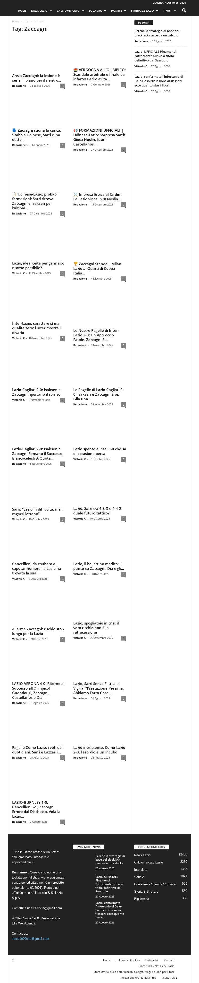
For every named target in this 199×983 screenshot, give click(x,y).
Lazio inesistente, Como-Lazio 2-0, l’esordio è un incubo (99, 733)
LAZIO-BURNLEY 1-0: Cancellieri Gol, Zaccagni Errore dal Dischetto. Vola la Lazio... (36, 792)
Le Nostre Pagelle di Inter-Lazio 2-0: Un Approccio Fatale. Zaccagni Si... (96, 321)
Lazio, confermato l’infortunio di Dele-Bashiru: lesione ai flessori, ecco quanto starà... (109, 893)
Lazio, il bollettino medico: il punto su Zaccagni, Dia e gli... (98, 551)
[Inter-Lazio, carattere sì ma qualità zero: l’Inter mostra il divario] (38, 298)
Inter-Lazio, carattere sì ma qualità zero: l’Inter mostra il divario (37, 321)
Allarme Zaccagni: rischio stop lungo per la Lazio (38, 610)
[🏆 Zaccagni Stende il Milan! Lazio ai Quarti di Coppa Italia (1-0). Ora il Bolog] (99, 238)
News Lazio (39, 10)
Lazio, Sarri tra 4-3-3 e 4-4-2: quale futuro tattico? (97, 496)
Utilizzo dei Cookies (128, 943)
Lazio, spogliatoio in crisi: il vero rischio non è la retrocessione (96, 612)
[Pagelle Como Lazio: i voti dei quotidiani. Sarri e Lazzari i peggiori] (38, 713)
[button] (184, 10)
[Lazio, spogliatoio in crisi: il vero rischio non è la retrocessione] (99, 589)
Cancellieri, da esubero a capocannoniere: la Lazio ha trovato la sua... (36, 553)
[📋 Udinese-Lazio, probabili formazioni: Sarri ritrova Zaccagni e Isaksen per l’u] (38, 175)
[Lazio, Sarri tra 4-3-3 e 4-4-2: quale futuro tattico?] (99, 476)
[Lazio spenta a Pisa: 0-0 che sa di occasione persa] (99, 416)
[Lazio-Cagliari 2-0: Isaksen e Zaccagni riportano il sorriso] (38, 357)
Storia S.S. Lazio (146, 875)
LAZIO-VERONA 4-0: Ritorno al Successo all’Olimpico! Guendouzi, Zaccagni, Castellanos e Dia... (38, 674)
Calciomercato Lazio (148, 845)
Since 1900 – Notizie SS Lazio (156, 949)
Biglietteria (141, 882)
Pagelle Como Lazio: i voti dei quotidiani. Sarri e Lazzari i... (37, 733)
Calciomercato (68, 10)
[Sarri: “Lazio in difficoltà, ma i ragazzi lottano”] (38, 476)
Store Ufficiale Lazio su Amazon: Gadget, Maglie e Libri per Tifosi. (134, 955)
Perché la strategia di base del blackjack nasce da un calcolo (156, 33)
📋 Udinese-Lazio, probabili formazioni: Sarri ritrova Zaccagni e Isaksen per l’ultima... (35, 199)
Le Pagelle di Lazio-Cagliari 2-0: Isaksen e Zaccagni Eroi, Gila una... (98, 380)
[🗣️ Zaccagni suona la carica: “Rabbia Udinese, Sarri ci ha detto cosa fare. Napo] (38, 111)
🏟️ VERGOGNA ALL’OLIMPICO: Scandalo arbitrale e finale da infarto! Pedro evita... (99, 74)
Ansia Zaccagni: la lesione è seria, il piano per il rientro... (36, 72)
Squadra (95, 10)
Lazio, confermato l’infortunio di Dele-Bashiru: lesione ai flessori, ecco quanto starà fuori (158, 80)
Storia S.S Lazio (142, 10)
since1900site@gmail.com (43, 891)
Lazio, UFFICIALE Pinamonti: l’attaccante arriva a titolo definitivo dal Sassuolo (155, 55)
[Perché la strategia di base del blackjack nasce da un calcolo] (82, 844)
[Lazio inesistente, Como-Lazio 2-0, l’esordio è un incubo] (99, 713)
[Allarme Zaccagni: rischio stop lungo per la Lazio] (38, 589)
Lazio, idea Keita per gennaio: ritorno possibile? (38, 259)
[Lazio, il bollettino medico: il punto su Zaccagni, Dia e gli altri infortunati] (99, 530)
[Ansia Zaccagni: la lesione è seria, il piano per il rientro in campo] (38, 51)
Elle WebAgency (23, 906)
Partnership (152, 943)
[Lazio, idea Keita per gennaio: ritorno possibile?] (38, 238)
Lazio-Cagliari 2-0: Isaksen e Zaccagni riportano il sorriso (36, 377)
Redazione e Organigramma (138, 961)
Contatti (169, 943)
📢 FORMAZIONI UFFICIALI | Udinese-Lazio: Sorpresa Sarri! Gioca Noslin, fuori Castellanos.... (99, 136)
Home (22, 10)
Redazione (19, 80)
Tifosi (167, 10)
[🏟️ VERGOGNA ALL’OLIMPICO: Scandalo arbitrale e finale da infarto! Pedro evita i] (99, 51)
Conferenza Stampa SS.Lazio (155, 867)
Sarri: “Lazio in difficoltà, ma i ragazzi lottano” (37, 496)
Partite (116, 10)
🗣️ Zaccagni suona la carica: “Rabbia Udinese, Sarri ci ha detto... (36, 134)
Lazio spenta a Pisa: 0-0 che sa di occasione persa (99, 437)
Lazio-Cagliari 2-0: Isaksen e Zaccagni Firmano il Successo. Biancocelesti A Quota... (37, 439)
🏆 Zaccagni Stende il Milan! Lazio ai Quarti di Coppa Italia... (97, 261)
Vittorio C (18, 267)
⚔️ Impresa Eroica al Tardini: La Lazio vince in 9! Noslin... (97, 195)
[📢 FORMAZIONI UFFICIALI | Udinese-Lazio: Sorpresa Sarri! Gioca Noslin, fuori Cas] (99, 111)
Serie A (139, 860)
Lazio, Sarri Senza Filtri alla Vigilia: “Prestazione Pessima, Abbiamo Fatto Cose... (98, 672)
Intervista (140, 853)
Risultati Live (169, 961)
